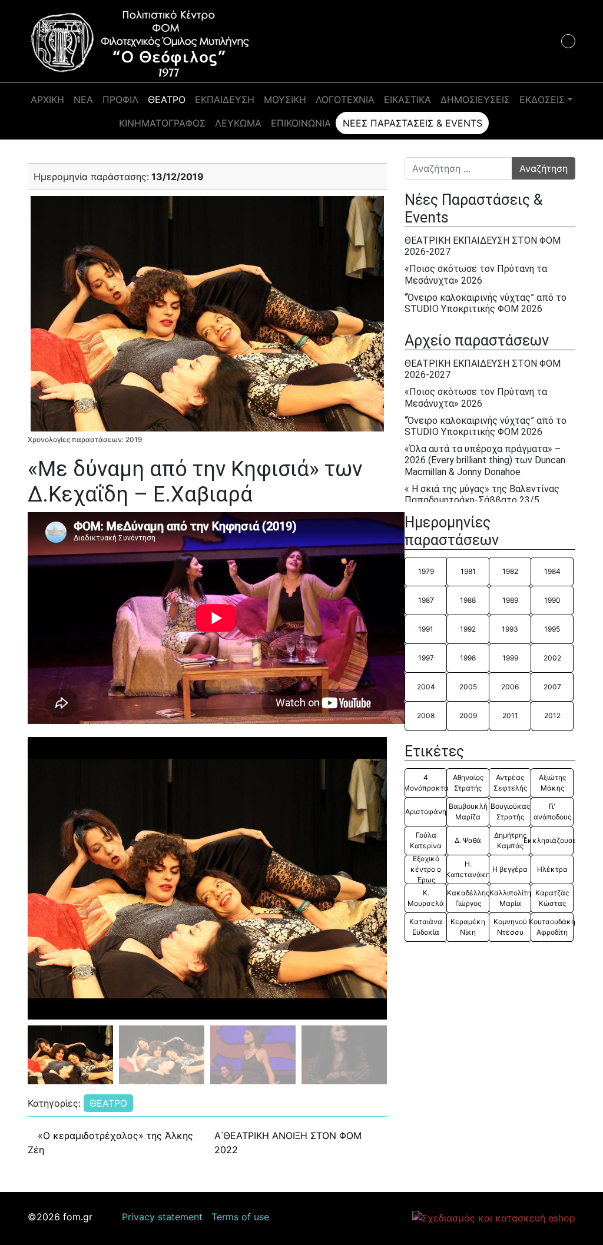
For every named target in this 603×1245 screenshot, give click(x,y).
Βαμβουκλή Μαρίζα (468, 811)
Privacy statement (162, 1217)
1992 (468, 629)
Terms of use (240, 1217)
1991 (425, 629)
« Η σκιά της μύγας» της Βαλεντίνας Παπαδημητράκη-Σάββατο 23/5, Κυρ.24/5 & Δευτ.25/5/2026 (482, 500)
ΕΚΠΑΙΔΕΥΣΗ (224, 99)
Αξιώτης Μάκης (552, 782)
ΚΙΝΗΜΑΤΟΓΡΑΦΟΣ (162, 123)
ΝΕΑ (83, 99)
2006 (510, 686)
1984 (552, 571)
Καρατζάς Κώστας (552, 898)
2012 (552, 715)
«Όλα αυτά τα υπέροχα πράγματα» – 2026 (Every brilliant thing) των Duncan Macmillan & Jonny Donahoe (485, 460)
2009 (468, 715)
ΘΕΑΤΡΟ (166, 99)
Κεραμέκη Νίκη (467, 927)
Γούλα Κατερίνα (426, 840)
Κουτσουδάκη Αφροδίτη (552, 927)
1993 (510, 629)
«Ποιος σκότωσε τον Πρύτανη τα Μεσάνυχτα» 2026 (476, 274)
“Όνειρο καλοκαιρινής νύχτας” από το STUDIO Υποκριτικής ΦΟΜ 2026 (485, 303)
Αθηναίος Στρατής (468, 782)
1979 (426, 571)
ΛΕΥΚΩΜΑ (238, 123)
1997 (426, 657)
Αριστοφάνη (425, 811)
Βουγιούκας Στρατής (510, 811)
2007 (552, 686)
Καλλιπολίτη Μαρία (510, 898)
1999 (510, 657)
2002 (552, 657)
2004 (426, 686)
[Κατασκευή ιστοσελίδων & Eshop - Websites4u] (493, 1217)
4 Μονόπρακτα (426, 782)
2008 (426, 715)
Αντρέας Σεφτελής (510, 782)
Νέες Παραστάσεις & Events (412, 123)
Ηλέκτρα (552, 869)
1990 (552, 600)
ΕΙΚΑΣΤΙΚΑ (407, 99)
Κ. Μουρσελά (425, 898)
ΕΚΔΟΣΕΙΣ (542, 99)
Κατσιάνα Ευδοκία (425, 927)
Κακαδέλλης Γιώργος (468, 898)
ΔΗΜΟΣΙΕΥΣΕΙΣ (475, 99)
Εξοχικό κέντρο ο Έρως (425, 869)
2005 (468, 686)
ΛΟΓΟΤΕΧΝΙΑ (345, 99)
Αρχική (47, 99)
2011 (510, 715)
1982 (510, 571)
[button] (373, 878)
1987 (426, 600)
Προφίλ (120, 99)
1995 (552, 629)
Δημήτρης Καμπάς (510, 840)
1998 (468, 657)
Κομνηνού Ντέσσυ (510, 927)
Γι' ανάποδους (552, 811)
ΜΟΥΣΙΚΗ (285, 99)
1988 (468, 600)
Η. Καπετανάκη (467, 869)
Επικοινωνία (301, 123)
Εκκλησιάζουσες (552, 840)
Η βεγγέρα (510, 869)
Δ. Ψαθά (468, 840)
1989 (510, 600)
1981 (468, 571)
